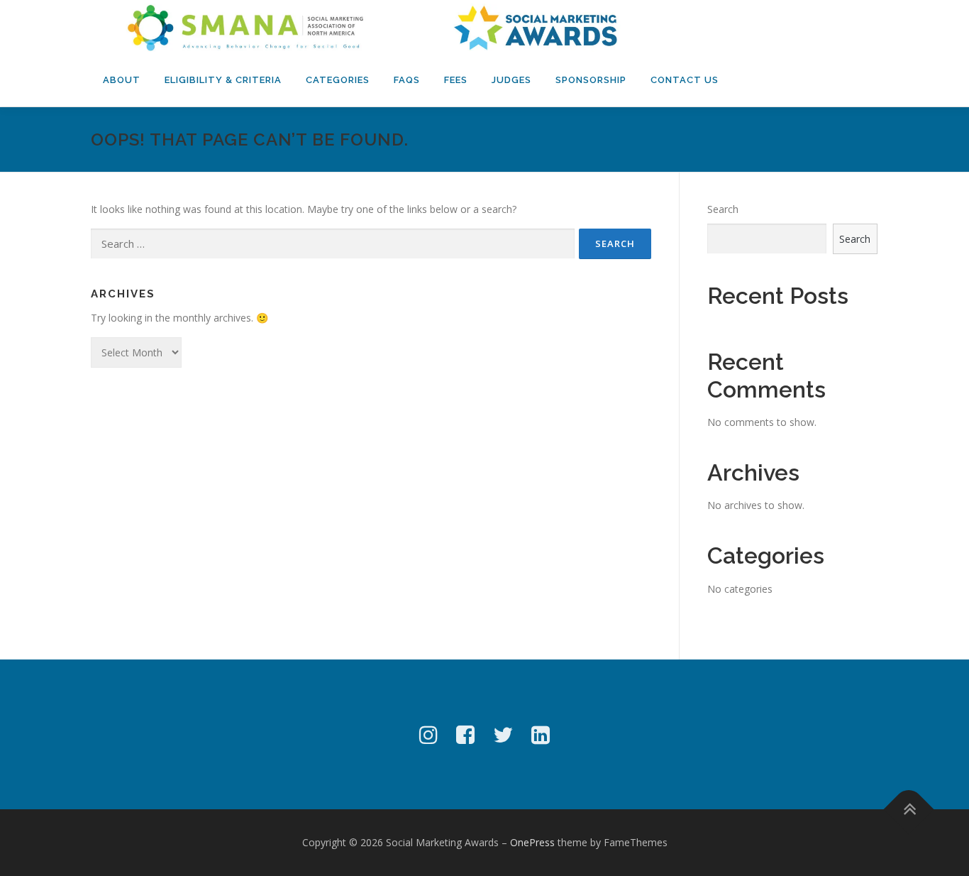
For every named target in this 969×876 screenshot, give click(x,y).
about (121, 80)
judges (511, 80)
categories (338, 80)
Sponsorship (590, 80)
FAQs (407, 80)
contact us (684, 80)
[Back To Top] (909, 809)
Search (722, 209)
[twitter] (503, 734)
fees (455, 80)
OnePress (532, 842)
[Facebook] (465, 734)
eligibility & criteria (223, 80)
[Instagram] (428, 734)
